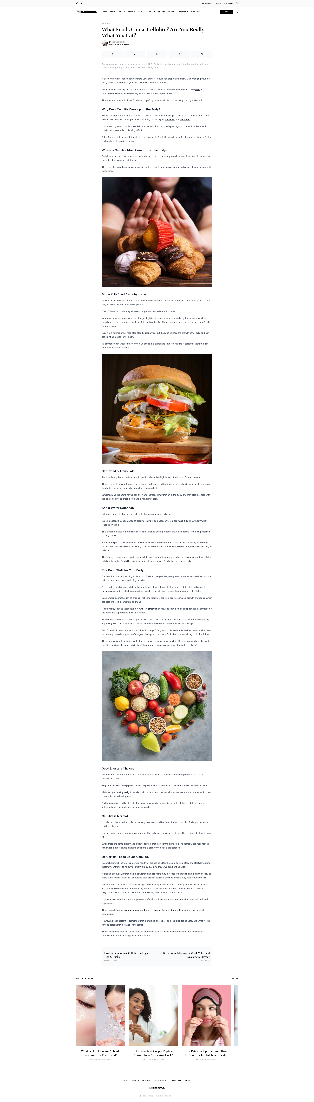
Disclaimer (195, 12)
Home (104, 12)
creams (128, 910)
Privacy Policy (161, 1081)
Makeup (131, 12)
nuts (141, 608)
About (112, 12)
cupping (157, 910)
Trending (172, 12)
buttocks (170, 119)
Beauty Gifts (159, 12)
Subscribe (228, 3)
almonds (152, 608)
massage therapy (142, 910)
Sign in (218, 3)
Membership (207, 3)
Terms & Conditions (141, 1081)
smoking (114, 803)
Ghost (171, 1096)
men (197, 89)
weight (127, 792)
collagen (106, 591)
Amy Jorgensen (118, 42)
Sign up (124, 1081)
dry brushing (176, 910)
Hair (140, 12)
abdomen (185, 119)
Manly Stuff (183, 12)
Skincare (121, 12)
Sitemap (189, 1081)
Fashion (147, 12)
